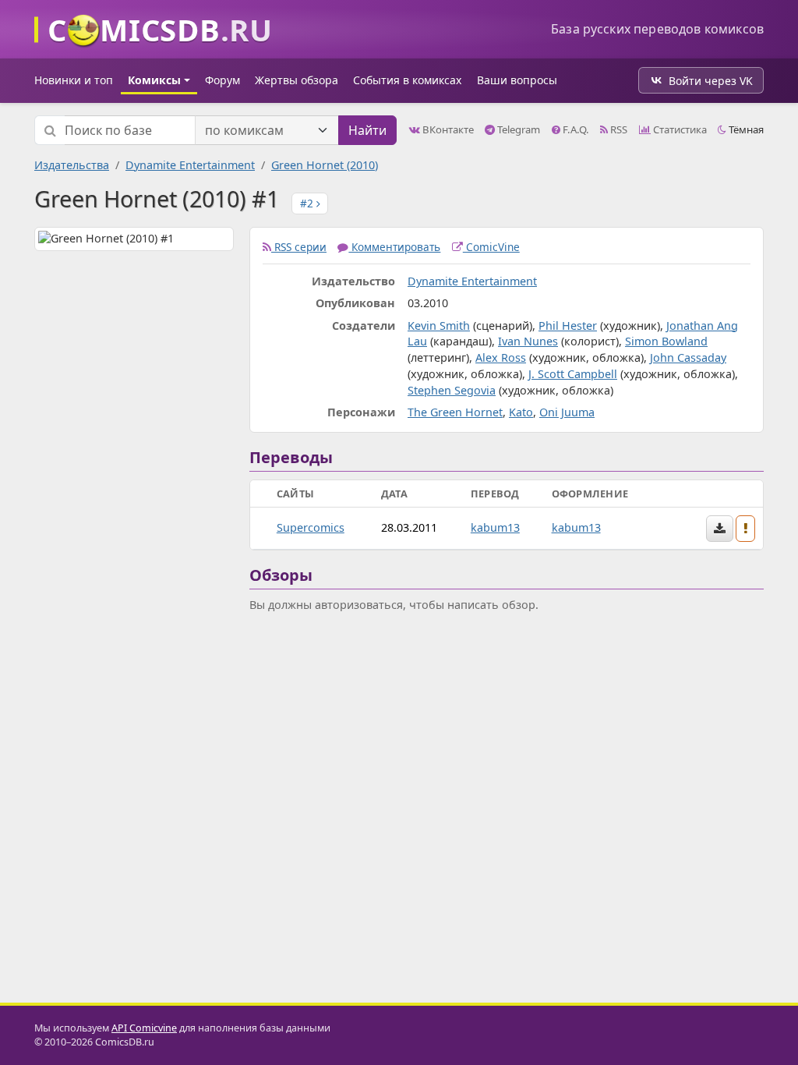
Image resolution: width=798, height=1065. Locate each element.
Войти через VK (711, 80)
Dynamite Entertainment (190, 164)
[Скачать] (719, 528)
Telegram (517, 129)
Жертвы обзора (296, 80)
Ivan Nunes (528, 341)
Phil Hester (567, 325)
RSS (617, 129)
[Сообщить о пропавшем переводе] (746, 528)
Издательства (71, 164)
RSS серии (299, 246)
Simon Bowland (666, 341)
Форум (222, 80)
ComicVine (491, 246)
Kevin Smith (439, 325)
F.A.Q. (574, 129)
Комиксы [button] (154, 80)
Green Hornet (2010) (324, 164)
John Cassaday (688, 357)
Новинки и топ (73, 80)
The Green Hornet (455, 412)
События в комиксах (407, 80)
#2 (308, 203)
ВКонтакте (447, 129)
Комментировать (394, 246)
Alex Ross (500, 357)
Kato (521, 412)
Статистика (679, 129)
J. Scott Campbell (572, 373)
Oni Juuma (567, 412)
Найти (367, 130)
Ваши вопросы (517, 80)
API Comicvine (144, 1028)
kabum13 (495, 527)
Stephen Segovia (452, 390)
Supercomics (310, 527)
